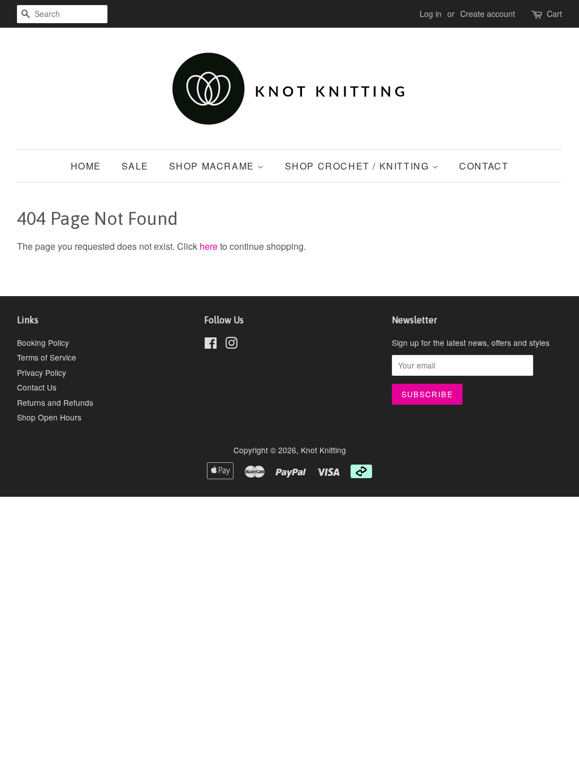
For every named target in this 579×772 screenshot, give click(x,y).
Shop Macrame (213, 165)
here (209, 246)
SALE (135, 165)
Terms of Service (46, 357)
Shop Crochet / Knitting (358, 165)
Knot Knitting (323, 450)
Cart (554, 13)
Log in (431, 13)
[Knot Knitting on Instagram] (231, 344)
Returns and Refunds (55, 402)
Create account (487, 13)
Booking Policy (43, 342)
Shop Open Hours (49, 417)
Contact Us (37, 387)
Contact (483, 165)
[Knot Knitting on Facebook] (210, 344)
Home (86, 165)
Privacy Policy (41, 372)
